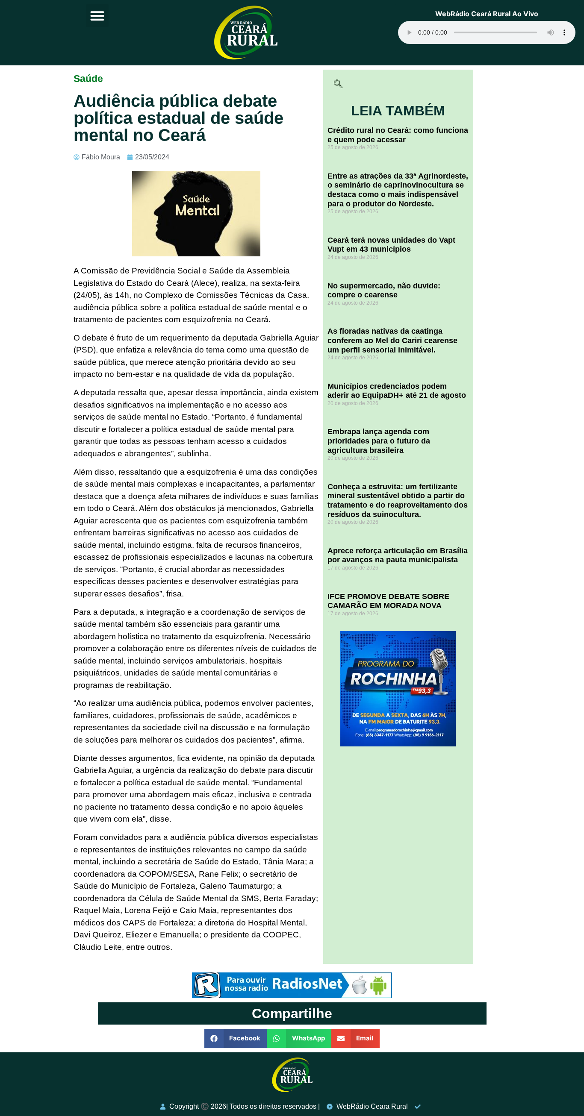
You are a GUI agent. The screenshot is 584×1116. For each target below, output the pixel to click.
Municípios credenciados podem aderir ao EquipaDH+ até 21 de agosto (396, 391)
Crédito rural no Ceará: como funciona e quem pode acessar (397, 135)
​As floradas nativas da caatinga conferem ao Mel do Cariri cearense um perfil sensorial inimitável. (392, 340)
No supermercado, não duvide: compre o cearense (383, 291)
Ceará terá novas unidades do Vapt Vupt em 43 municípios (391, 245)
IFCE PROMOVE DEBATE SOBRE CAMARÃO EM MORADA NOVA (388, 601)
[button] (97, 15)
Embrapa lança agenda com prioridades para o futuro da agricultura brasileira (378, 440)
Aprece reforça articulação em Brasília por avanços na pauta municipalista (397, 555)
